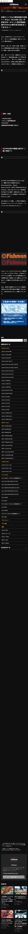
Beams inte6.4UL (6, 400)
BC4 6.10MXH (5, 497)
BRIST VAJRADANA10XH (7, 455)
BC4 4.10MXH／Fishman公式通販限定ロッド (12, 478)
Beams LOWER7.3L (6, 383)
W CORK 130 (13, 57)
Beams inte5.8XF (6, 396)
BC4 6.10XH (4, 500)
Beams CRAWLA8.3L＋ (7, 416)
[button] (25, 876)
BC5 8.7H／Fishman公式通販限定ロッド (11, 513)
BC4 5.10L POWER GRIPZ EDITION (10, 481)
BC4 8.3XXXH (5, 510)
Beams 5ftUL (5, 530)
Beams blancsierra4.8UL (8, 371)
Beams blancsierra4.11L (8, 374)
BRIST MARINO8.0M (6, 429)
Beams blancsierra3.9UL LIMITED (10, 364)
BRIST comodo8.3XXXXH (8, 452)
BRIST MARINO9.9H (6, 432)
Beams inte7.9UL (6, 406)
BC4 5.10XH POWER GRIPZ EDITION (10, 494)
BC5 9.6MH (4, 517)
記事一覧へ (14, 877)
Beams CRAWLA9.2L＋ (7, 419)
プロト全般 (4, 523)
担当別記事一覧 (5, 547)
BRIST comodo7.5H (6, 448)
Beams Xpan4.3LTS (6, 358)
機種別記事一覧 (5, 344)
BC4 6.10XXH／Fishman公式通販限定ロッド (12, 504)
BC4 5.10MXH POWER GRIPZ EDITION (10, 487)
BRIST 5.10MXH (5, 543)
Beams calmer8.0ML (7, 351)
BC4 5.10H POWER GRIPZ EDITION (10, 491)
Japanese (5, 1)
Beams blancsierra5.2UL (8, 377)
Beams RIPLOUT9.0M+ (7, 393)
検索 (2, 337)
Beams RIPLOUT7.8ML (7, 390)
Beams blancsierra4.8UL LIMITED (10, 367)
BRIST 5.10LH (5, 540)
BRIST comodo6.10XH (7, 445)
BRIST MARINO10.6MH (7, 435)
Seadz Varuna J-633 (6, 471)
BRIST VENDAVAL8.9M (7, 439)
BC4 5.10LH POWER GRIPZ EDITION (10, 484)
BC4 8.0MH (4, 507)
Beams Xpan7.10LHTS (7, 361)
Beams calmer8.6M (6, 354)
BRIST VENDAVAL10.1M (7, 442)
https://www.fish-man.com (11, 873)
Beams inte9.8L (5, 409)
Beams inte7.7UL (6, 403)
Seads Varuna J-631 (6, 465)
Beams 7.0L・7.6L (6, 533)
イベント (11, 30)
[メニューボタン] (25, 4)
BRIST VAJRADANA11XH (7, 458)
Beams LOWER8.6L (6, 387)
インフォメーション (17, 30)
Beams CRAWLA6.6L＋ (7, 413)
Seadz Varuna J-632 (6, 468)
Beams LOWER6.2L (6, 380)
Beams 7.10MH (5, 536)
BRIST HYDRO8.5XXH (7, 426)
